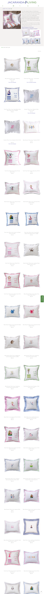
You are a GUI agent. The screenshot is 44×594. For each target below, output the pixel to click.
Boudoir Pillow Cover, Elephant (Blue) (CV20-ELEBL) (31, 110)
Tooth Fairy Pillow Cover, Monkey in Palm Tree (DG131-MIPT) (31, 387)
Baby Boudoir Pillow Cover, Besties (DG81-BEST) (12, 510)
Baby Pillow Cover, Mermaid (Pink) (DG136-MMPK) (12, 418)
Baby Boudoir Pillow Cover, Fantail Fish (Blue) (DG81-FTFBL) (12, 325)
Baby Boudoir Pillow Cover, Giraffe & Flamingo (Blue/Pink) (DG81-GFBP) (12, 479)
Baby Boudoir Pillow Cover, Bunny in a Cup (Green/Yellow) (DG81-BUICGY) (31, 479)
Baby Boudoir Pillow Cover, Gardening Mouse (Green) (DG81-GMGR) (12, 387)
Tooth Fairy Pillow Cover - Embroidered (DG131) (31, 79)
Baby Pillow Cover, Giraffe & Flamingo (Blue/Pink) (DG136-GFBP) (31, 418)
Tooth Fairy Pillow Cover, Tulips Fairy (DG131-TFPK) (31, 171)
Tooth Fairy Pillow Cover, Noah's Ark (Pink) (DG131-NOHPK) (12, 448)
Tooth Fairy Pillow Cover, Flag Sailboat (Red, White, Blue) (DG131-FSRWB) (12, 110)
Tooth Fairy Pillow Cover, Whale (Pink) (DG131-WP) (12, 264)
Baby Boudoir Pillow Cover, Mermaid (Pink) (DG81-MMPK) (31, 202)
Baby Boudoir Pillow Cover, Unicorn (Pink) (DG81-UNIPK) (31, 448)
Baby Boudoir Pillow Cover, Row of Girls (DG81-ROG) (31, 571)
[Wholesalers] (13, 6)
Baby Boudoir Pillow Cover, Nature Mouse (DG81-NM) (12, 202)
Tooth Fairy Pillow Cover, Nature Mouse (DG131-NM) (12, 171)
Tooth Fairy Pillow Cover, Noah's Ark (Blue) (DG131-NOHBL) (12, 233)
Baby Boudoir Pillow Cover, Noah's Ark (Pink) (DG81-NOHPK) (31, 510)
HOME (2, 47)
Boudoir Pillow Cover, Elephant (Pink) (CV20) (12, 140)
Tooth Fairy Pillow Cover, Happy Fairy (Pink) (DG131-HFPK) (12, 294)
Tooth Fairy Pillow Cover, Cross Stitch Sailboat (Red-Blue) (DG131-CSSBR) (31, 233)
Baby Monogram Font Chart (28, 27)
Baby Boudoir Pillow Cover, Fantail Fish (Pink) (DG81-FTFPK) (31, 325)
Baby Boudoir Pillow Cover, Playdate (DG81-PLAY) (31, 141)
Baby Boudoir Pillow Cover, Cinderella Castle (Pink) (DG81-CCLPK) (12, 541)
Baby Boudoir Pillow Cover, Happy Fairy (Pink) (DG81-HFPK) (31, 294)
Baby (4, 47)
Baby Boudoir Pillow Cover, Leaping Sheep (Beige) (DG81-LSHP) (31, 264)
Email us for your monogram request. (30, 28)
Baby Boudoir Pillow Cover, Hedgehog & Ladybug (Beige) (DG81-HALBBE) (12, 356)
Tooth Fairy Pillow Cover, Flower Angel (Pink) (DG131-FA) (12, 571)
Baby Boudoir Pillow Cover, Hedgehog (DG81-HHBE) (12, 79)
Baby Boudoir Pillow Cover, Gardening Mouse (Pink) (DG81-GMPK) (31, 356)
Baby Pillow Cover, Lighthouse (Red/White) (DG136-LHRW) (31, 541)
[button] (2, 6)
